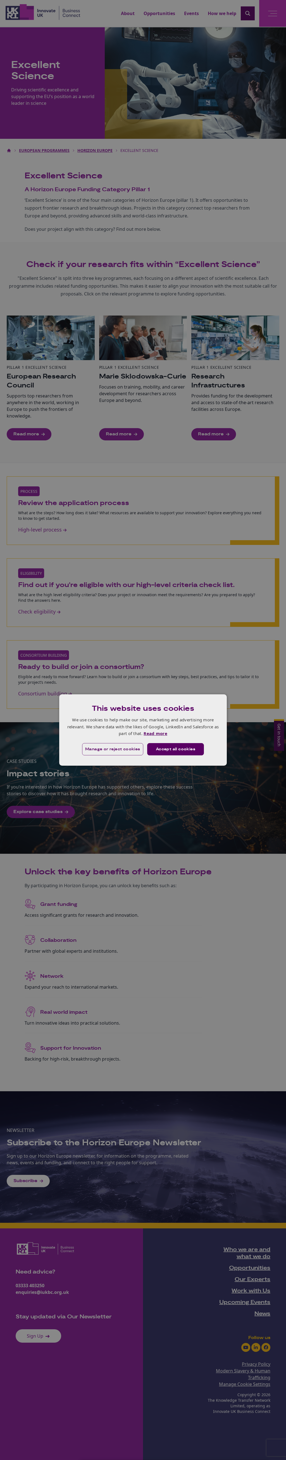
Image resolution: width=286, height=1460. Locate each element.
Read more (155, 733)
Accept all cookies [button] (175, 749)
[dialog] (143, 730)
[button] (112, 749)
